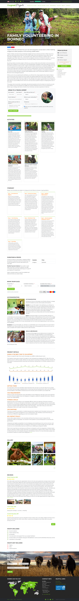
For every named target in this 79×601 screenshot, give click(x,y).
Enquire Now (61, 69)
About (63, 5)
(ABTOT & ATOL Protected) (12, 291)
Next (53, 524)
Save (13, 47)
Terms (15, 599)
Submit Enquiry (13, 110)
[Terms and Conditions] (60, 587)
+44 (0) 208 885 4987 (55, 1)
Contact (68, 5)
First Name (11, 92)
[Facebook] (15, 1)
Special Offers (41, 5)
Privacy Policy (19, 599)
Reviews (59, 77)
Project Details (61, 74)
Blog (47, 5)
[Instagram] (18, 1)
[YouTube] (20, 1)
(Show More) (10, 497)
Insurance (53, 5)
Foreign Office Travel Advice (61, 584)
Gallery (59, 75)
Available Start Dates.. (45, 283)
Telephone (26, 101)
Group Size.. (10, 283)
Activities (60, 70)
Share (9, 47)
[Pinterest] (23, 1)
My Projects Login (67, 1)
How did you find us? (29, 92)
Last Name (18, 92)
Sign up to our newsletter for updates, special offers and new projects (38, 107)
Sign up (10, 571)
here (31, 432)
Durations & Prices (62, 72)
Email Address (11, 97)
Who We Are (58, 581)
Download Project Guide (64, 63)
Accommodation (61, 73)
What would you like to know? (14, 102)
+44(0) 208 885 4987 (46, 594)
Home (8, 599)
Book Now (11, 288)
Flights (59, 5)
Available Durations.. (29, 283)
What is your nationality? (30, 97)
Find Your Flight (58, 582)
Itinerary (60, 71)
